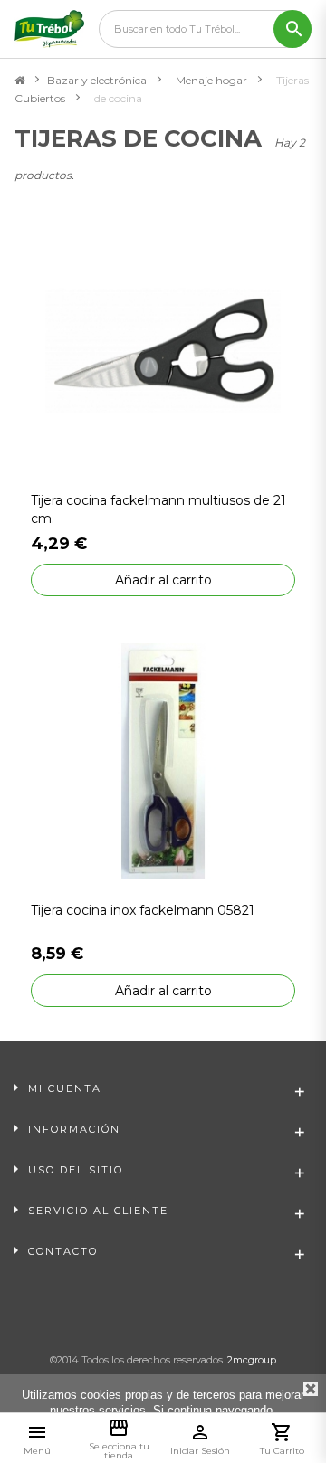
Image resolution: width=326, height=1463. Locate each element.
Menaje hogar (211, 80)
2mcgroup (251, 1360)
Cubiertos (39, 98)
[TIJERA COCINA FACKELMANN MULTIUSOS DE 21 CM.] (163, 349)
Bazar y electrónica (97, 80)
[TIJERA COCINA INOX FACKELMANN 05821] (163, 759)
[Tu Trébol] (49, 29)
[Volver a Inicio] (19, 80)
